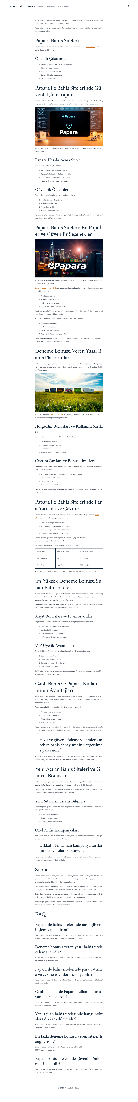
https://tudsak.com (56, 414)
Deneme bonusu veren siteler (46, 288)
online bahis (90, 47)
